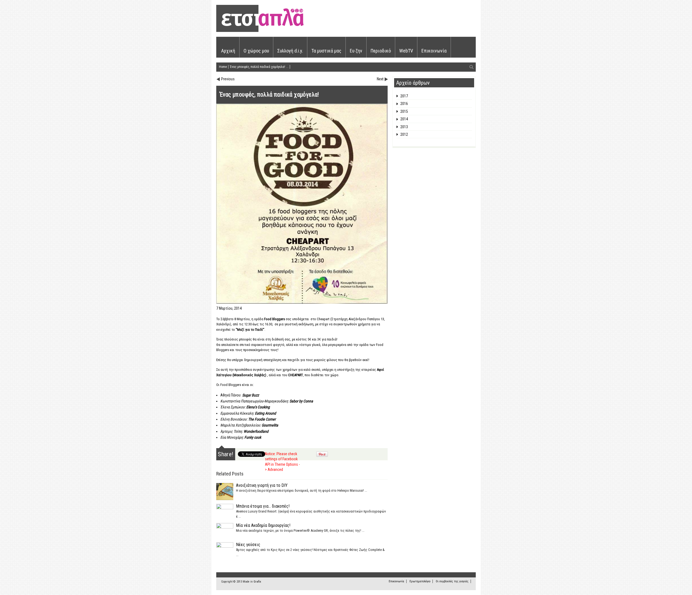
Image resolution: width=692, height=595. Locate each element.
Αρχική (228, 51)
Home (223, 67)
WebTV (406, 51)
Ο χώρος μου (256, 51)
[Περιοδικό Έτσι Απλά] (260, 30)
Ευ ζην (356, 51)
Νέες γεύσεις (248, 544)
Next (380, 79)
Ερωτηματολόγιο (420, 581)
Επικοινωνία (434, 51)
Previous (228, 79)
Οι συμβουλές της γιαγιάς (452, 581)
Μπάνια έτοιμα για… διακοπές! (263, 506)
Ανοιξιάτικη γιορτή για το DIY (262, 485)
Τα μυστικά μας (326, 51)
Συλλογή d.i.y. (290, 51)
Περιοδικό (381, 51)
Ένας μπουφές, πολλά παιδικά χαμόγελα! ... (259, 67)
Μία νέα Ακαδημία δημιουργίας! (263, 525)
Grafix (257, 581)
